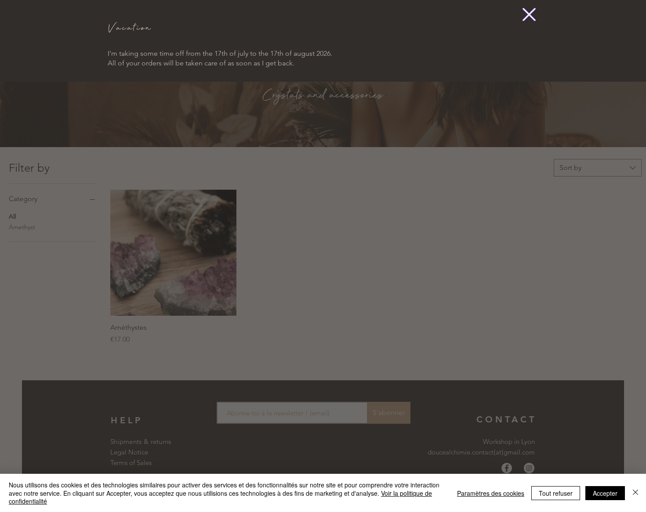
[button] (529, 14)
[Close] (635, 493)
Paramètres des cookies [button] (490, 493)
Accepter (605, 493)
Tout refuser (556, 493)
